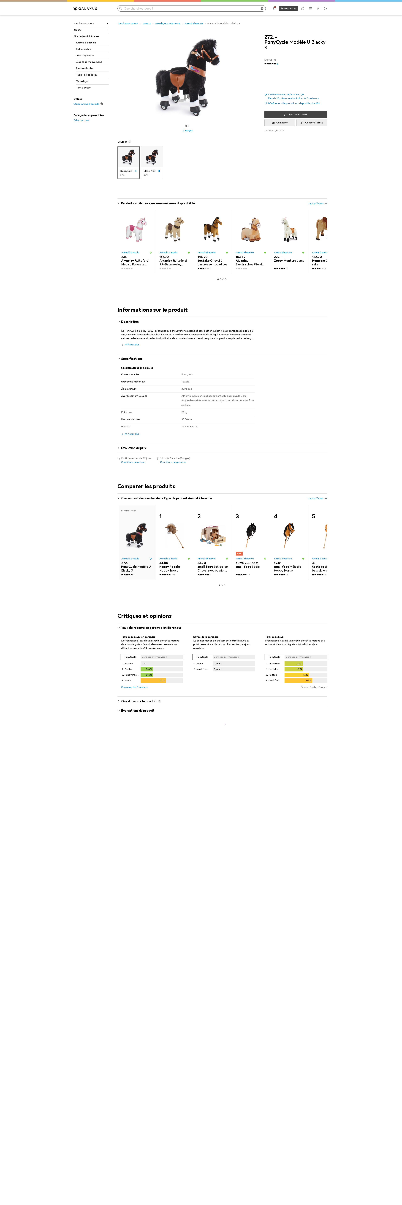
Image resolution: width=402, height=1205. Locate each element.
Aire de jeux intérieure (86, 36)
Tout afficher (315, 203)
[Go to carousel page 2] (220, 279)
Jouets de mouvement (89, 62)
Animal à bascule (86, 42)
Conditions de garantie (173, 462)
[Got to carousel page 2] (188, 126)
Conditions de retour (133, 462)
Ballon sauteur (84, 49)
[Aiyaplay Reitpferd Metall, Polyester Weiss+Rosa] (136, 242)
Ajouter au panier (298, 114)
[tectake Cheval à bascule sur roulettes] (213, 242)
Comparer (282, 122)
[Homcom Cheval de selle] (327, 242)
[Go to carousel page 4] (225, 279)
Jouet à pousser (85, 55)
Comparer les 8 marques (134, 687)
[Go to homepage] (85, 8)
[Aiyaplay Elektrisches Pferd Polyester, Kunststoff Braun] (251, 242)
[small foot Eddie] (251, 542)
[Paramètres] (273, 8)
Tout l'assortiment (83, 23)
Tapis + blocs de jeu (86, 74)
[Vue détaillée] (152, 669)
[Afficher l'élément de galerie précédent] (117, 77)
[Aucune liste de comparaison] (310, 8)
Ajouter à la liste (314, 122)
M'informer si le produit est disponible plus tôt (294, 103)
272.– (270, 37)
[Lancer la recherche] (120, 8)
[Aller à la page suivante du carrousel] (321, 242)
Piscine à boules (85, 68)
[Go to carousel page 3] (223, 279)
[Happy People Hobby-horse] (175, 542)
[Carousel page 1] (186, 126)
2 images (188, 130)
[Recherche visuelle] (262, 8)
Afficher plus (132, 344)
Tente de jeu (83, 87)
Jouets (77, 30)
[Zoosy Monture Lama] (289, 242)
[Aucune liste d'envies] (317, 8)
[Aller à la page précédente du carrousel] (123, 242)
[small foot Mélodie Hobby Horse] (289, 542)
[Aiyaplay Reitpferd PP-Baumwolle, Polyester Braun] (175, 242)
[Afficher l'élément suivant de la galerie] (259, 77)
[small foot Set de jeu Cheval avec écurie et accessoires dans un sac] (213, 542)
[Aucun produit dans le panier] (325, 8)
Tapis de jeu (82, 81)
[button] (295, 96)
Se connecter (288, 8)
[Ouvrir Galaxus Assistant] (302, 8)
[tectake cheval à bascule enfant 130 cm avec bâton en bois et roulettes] (327, 542)
